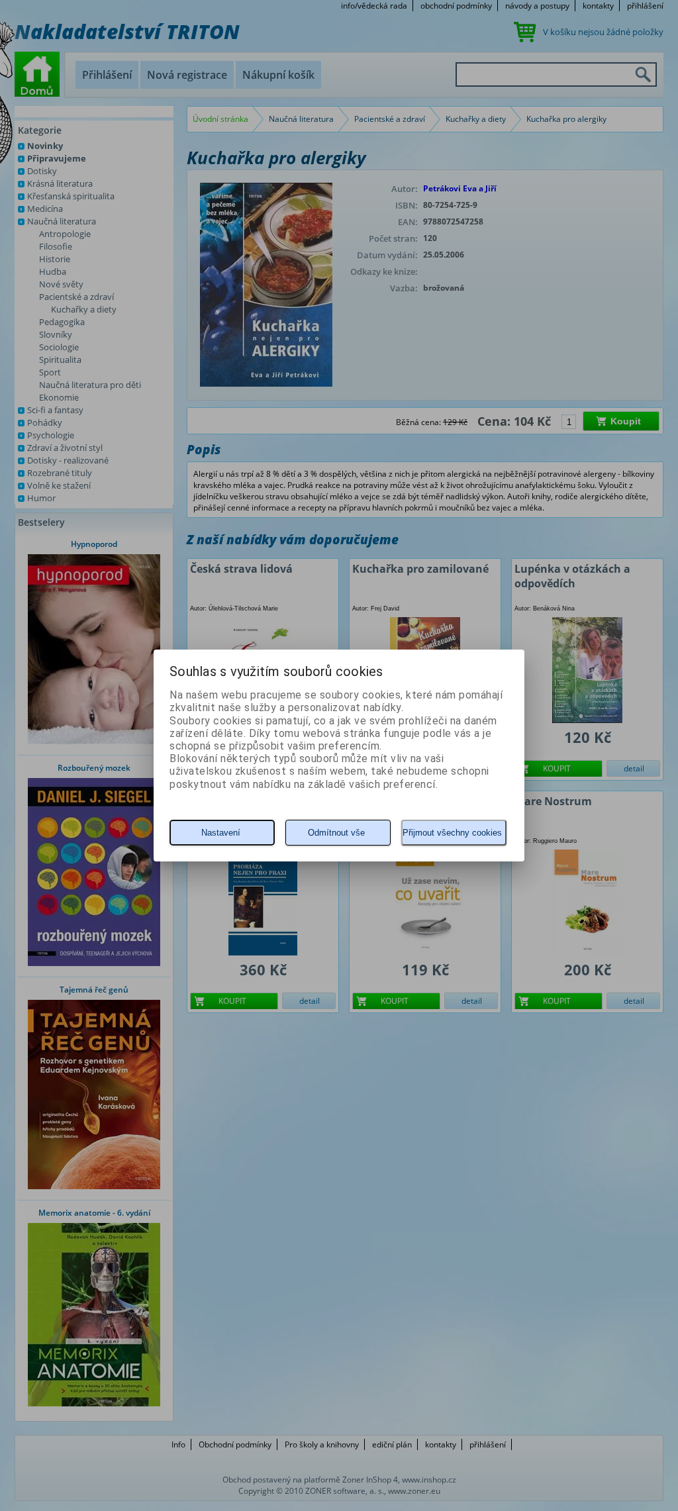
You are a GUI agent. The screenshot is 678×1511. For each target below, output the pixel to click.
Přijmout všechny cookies (452, 833)
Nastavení (220, 833)
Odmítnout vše (336, 833)
